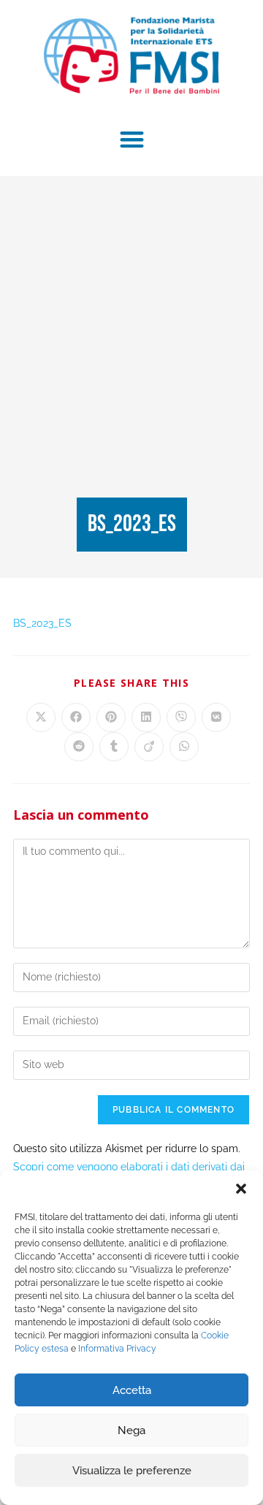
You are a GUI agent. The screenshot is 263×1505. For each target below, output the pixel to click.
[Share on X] (41, 717)
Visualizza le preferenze (131, 1470)
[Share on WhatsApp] (184, 746)
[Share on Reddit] (79, 746)
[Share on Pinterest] (111, 717)
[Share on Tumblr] (114, 746)
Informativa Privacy (117, 1349)
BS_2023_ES (42, 623)
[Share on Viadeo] (149, 746)
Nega (131, 1430)
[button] (241, 1188)
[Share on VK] (216, 717)
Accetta (132, 1390)
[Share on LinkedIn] (146, 717)
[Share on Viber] (181, 717)
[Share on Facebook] (76, 717)
